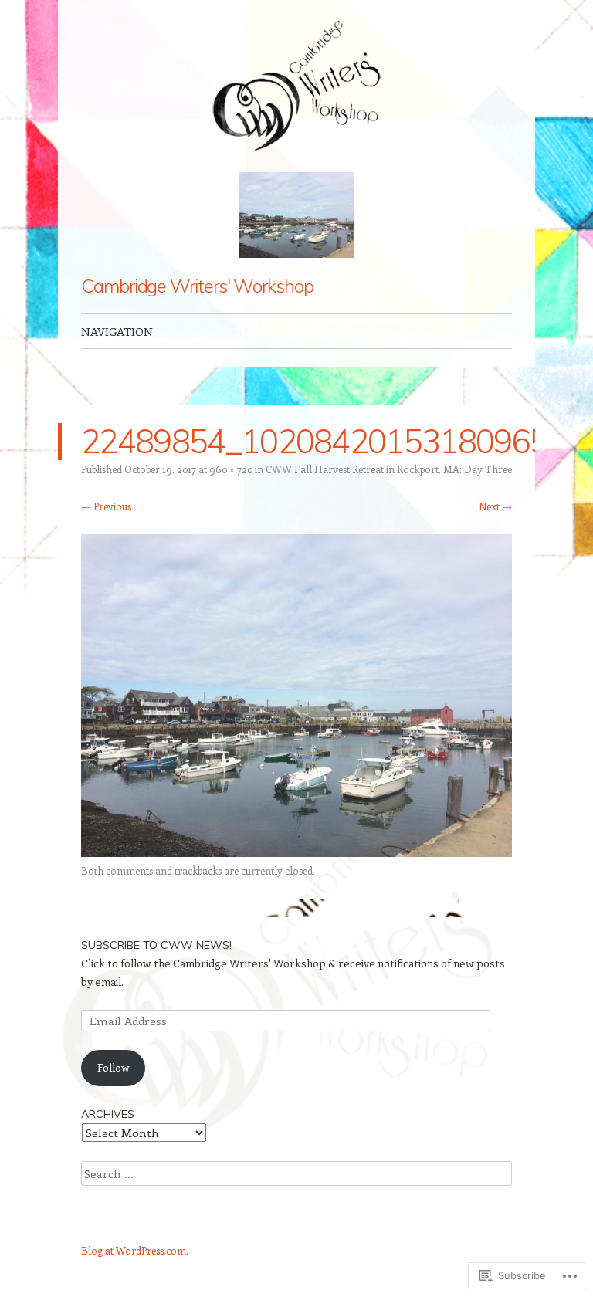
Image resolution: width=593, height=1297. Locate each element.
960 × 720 (230, 469)
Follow (113, 1067)
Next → (495, 506)
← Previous (106, 506)
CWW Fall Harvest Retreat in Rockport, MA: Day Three (389, 469)
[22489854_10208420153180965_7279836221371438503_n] (296, 852)
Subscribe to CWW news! (156, 945)
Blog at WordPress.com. (134, 1250)
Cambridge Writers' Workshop (197, 285)
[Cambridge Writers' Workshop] (296, 86)
